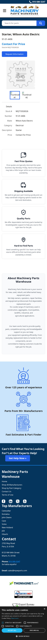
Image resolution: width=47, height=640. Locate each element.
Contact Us (6, 491)
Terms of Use (7, 495)
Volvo (4, 524)
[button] (23, 636)
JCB (3, 531)
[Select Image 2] (27, 95)
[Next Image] (36, 75)
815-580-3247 (38, 1)
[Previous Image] (5, 75)
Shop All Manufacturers (12, 485)
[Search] (41, 23)
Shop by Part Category (11, 488)
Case (4, 521)
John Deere (6, 517)
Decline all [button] (34, 630)
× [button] (44, 609)
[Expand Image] (35, 85)
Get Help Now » (17, 458)
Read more (15, 618)
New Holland (7, 527)
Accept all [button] (12, 630)
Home (4, 481)
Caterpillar (6, 510)
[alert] (23, 623)
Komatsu (6, 514)
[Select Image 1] (15, 95)
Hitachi (5, 534)
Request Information (14, 54)
